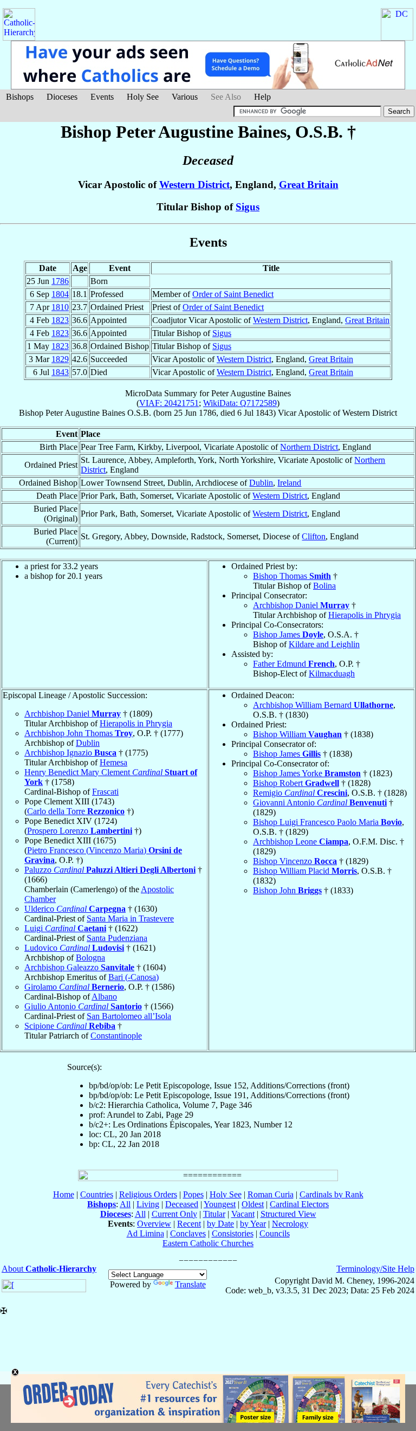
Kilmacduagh (332, 673)
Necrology (290, 1223)
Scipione (69, 1025)
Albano (104, 996)
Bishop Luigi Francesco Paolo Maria (327, 822)
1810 (60, 307)
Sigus (247, 206)
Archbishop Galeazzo (79, 967)
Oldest (253, 1204)
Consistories (232, 1233)
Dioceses (62, 96)
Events (102, 96)
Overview (154, 1223)
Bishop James (288, 634)
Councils (274, 1233)
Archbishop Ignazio (70, 752)
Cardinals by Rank (331, 1194)
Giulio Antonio (83, 1006)
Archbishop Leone (300, 841)
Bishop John (287, 890)
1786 (60, 281)
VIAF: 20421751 (169, 403)
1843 (60, 372)
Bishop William (297, 734)
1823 (60, 320)
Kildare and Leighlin (324, 644)
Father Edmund (294, 663)
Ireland (289, 482)
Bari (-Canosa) (133, 977)
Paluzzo (110, 869)
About (49, 1268)
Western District (194, 184)
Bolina (324, 585)
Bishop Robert (296, 783)
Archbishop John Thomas (78, 733)
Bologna (90, 957)
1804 (60, 294)
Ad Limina (145, 1233)
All (125, 1204)
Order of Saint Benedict (233, 294)
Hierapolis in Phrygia (364, 615)
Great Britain (309, 184)
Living (147, 1204)
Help (262, 96)
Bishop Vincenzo (295, 861)
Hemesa (113, 762)
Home (63, 1194)
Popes (193, 1194)
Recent (189, 1223)
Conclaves (188, 1233)
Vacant (243, 1214)
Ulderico (75, 908)
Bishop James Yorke (307, 773)
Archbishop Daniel (301, 605)
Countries (96, 1194)
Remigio (300, 792)
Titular (214, 1214)
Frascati (105, 791)
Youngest (220, 1204)
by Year (253, 1223)
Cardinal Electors (299, 1204)
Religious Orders (148, 1194)
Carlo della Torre (76, 811)
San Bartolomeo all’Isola (129, 1016)
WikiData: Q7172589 (240, 403)
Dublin (261, 482)
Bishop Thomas (292, 576)
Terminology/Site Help (375, 1268)
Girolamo (74, 986)
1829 (60, 359)
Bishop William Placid (305, 870)
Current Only (174, 1214)
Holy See (143, 96)
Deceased (181, 1204)
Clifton (314, 536)
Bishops (20, 96)
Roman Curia (271, 1194)
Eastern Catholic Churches (207, 1243)
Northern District (309, 447)
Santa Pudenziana (117, 938)
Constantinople (116, 1035)
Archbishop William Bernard (323, 705)
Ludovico (74, 947)
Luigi (65, 928)
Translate (190, 1284)
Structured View (288, 1214)
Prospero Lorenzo (79, 830)
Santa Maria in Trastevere (130, 918)
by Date (220, 1223)
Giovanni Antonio (320, 802)
